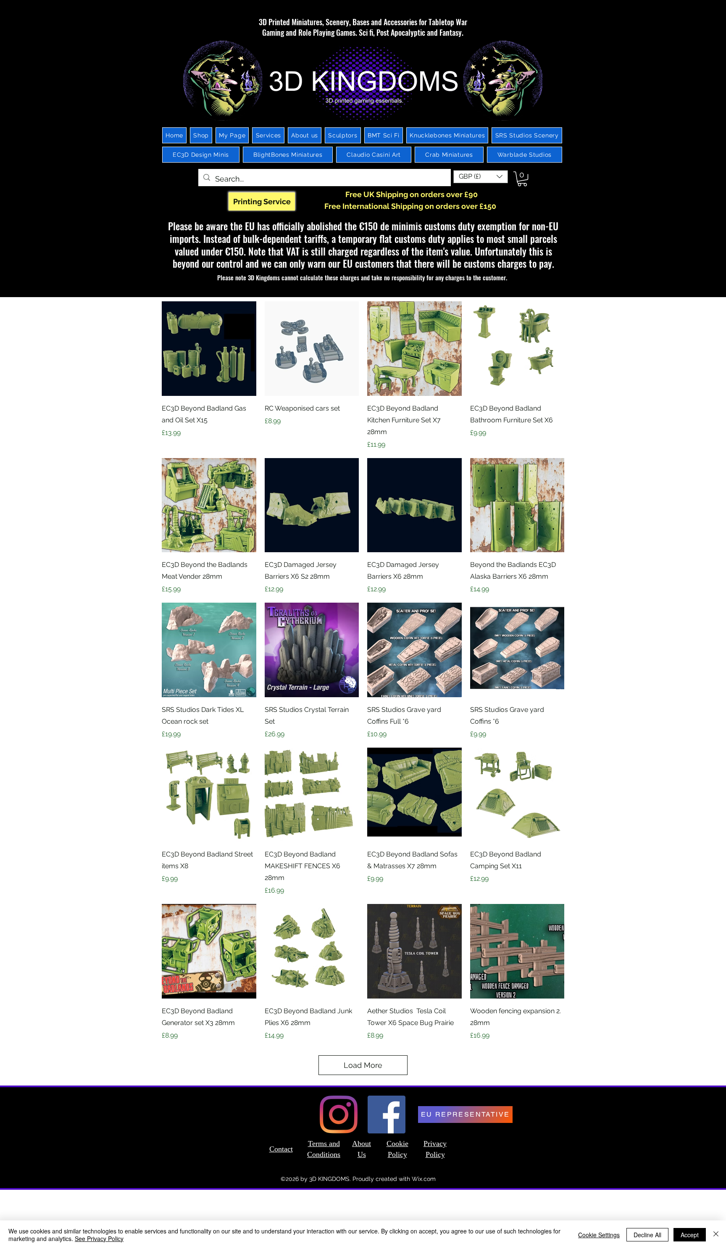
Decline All (647, 1235)
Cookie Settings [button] (599, 1235)
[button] (480, 176)
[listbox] (480, 176)
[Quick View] (209, 348)
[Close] (716, 1234)
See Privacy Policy (99, 1238)
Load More (363, 1065)
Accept (690, 1235)
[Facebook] (386, 1114)
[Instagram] (339, 1114)
